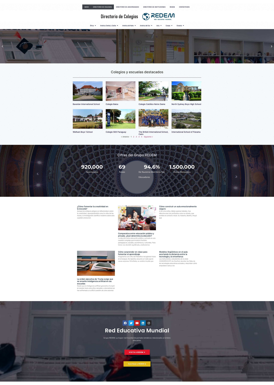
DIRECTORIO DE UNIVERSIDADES (127, 7)
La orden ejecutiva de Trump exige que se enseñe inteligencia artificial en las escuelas (95, 281)
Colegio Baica (112, 104)
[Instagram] (148, 323)
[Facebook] (125, 323)
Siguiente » (148, 137)
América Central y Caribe (108, 25)
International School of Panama (186, 132)
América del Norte (128, 25)
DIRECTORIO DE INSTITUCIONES (154, 7)
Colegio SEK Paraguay (116, 132)
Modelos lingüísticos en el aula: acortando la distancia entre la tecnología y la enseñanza (173, 254)
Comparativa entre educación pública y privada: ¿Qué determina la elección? (136, 234)
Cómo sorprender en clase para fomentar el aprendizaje (132, 253)
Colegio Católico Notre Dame (152, 104)
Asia (157, 25)
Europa (168, 25)
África (92, 25)
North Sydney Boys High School (186, 104)
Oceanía (179, 25)
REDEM (172, 7)
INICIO (86, 7)
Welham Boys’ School (83, 132)
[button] (2, 46)
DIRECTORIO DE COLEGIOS (102, 7)
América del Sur (145, 25)
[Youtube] (137, 323)
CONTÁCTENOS (184, 7)
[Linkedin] (143, 323)
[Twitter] (131, 323)
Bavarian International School (86, 104)
